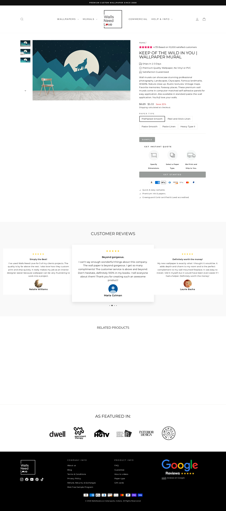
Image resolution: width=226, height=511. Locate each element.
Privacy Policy (74, 478)
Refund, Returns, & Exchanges (81, 483)
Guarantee (119, 470)
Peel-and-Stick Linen (179, 119)
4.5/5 (164, 478)
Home (142, 43)
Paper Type (147, 114)
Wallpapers (67, 19)
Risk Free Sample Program (80, 487)
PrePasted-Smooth (152, 119)
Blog (69, 470)
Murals (89, 19)
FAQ (116, 465)
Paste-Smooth (149, 126)
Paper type (119, 478)
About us (71, 465)
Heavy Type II (187, 126)
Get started (172, 174)
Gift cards (119, 483)
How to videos (121, 474)
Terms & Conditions (76, 474)
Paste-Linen (169, 126)
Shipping (143, 107)
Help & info (161, 19)
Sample (147, 139)
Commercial (138, 19)
